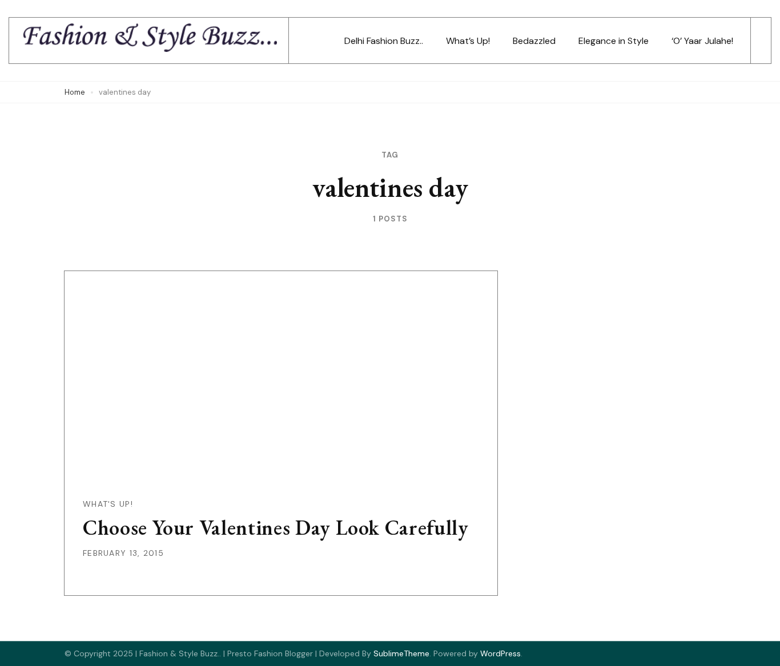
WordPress (500, 653)
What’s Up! (468, 41)
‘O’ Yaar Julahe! (702, 41)
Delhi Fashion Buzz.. (383, 41)
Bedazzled (534, 41)
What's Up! (108, 504)
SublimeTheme (401, 653)
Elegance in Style (613, 41)
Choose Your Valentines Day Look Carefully (276, 527)
